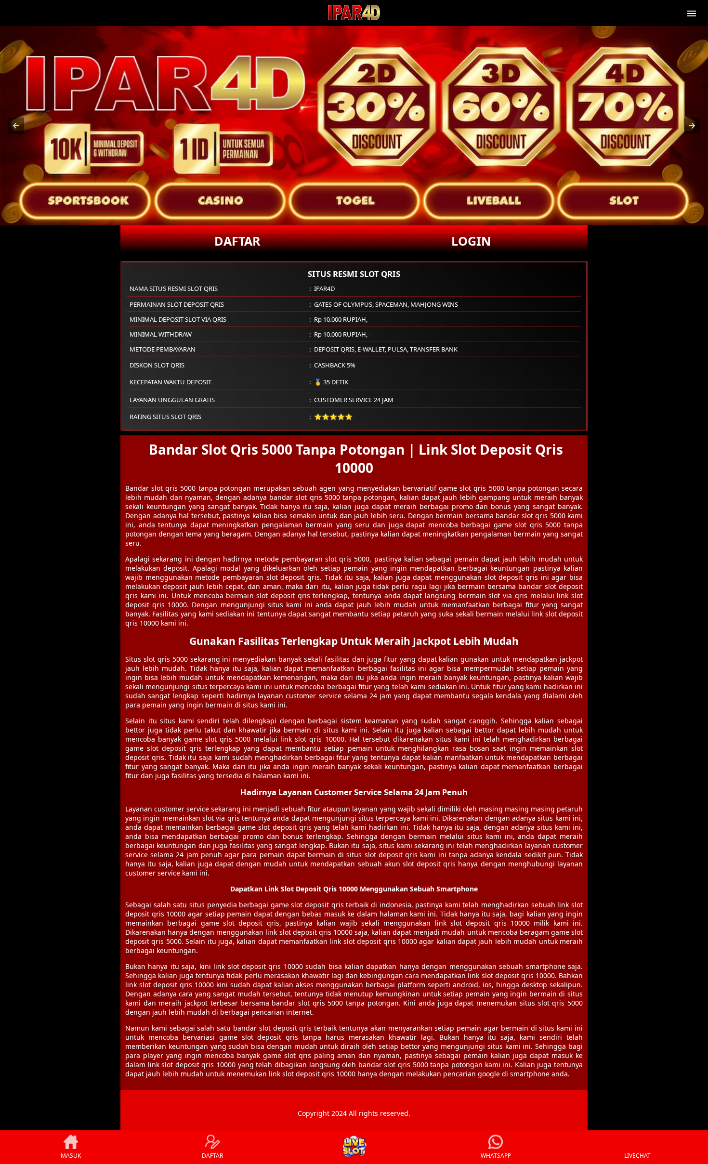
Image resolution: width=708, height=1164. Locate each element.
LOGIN (471, 241)
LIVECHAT (637, 1155)
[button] (16, 126)
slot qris (308, 739)
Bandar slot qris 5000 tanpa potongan (188, 488)
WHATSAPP (496, 1155)
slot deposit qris (293, 577)
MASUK (71, 1155)
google (489, 1073)
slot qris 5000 (166, 659)
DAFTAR (237, 241)
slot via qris (221, 818)
